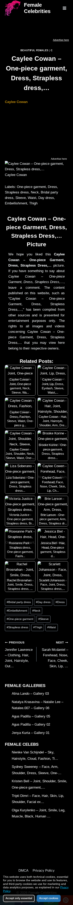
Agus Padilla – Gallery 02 (31, 724)
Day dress (43, 602)
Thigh (37, 627)
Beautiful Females (34, 50)
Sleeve (43, 619)
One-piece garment (20, 619)
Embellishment (17, 610)
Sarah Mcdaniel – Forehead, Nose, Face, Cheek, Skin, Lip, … (55, 654)
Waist (51, 627)
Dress (60, 602)
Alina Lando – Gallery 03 (30, 694)
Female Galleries (25, 685)
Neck (36, 610)
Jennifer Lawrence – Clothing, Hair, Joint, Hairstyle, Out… (19, 654)
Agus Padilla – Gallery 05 (31, 716)
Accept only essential (18, 898)
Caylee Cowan (16, 102)
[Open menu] (64, 8)
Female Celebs (22, 744)
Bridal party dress (19, 602)
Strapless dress (17, 627)
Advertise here (61, 40)
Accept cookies (48, 898)
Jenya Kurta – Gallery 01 (30, 733)
